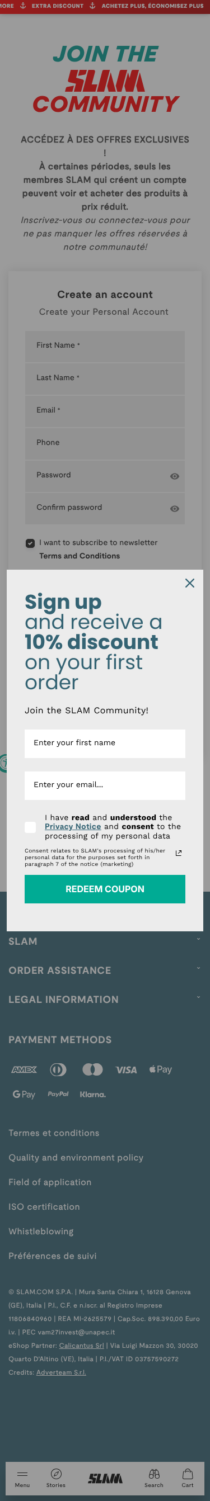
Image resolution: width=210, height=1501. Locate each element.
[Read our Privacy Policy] (178, 853)
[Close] (189, 583)
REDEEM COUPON (105, 888)
